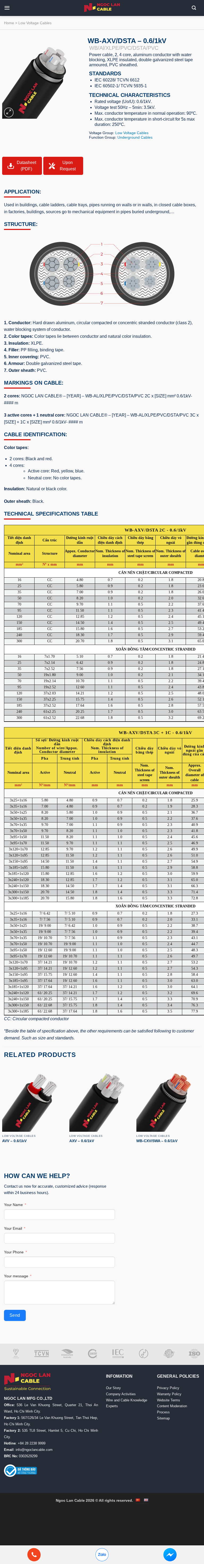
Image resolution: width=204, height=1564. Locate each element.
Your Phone (14, 1252)
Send (15, 1315)
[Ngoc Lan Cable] (102, 7)
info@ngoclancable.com (34, 1450)
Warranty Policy (169, 1394)
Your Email (13, 1228)
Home (9, 23)
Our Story (113, 1388)
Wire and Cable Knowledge (126, 1400)
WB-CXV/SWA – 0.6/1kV (156, 1141)
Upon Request (68, 165)
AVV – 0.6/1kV (14, 1141)
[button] (9, 8)
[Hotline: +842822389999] (34, 1554)
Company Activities (121, 1394)
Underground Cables (134, 137)
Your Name (13, 1205)
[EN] (146, 1500)
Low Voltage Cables (35, 23)
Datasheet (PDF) (26, 165)
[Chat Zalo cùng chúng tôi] (102, 1554)
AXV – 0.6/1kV (81, 1141)
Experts (112, 1406)
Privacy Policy (168, 1388)
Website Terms (168, 1400)
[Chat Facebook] (170, 1554)
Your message (16, 1276)
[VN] (138, 1500)
